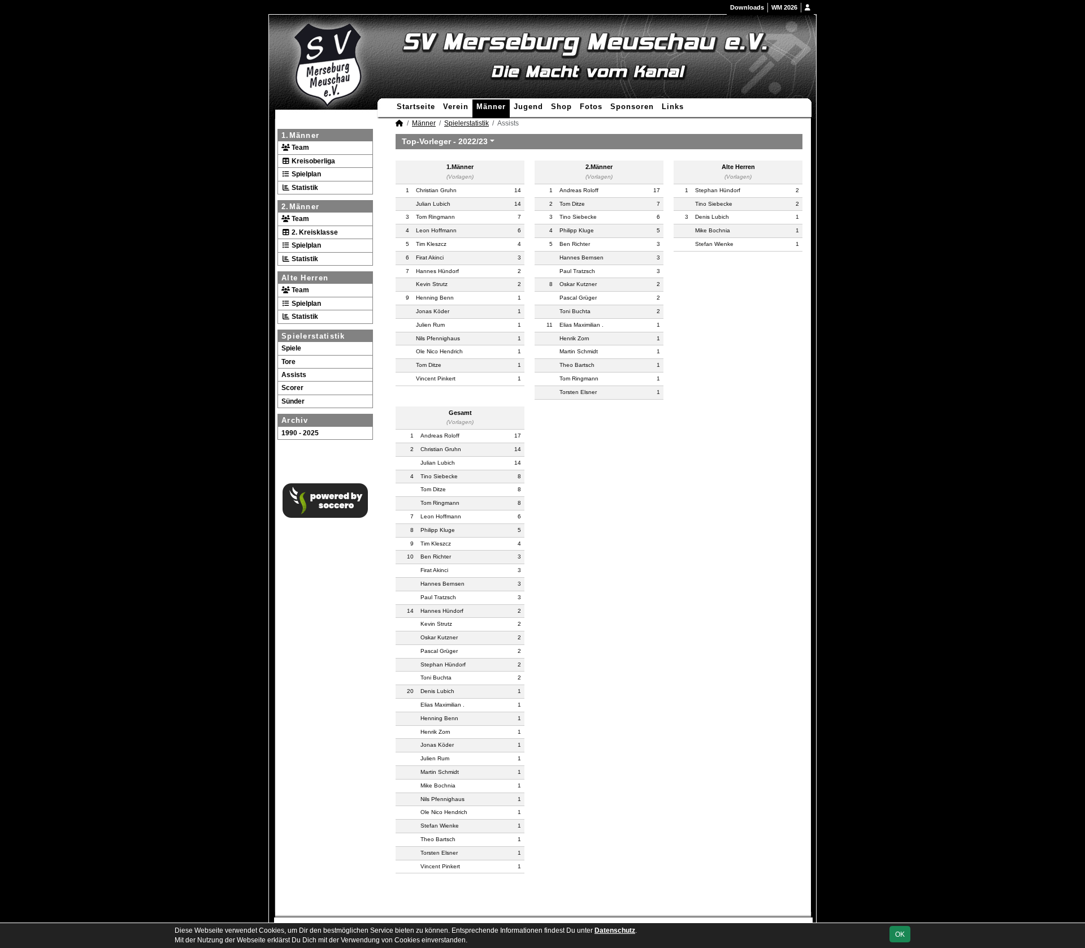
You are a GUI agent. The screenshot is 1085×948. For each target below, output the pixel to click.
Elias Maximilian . (581, 325)
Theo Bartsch (576, 365)
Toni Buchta (575, 311)
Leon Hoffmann (436, 230)
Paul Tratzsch (577, 271)
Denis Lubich (712, 217)
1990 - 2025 (300, 433)
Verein (455, 106)
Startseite (416, 106)
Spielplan (305, 174)
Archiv (295, 420)
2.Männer (300, 206)
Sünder (293, 401)
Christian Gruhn (436, 190)
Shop (561, 106)
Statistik (304, 188)
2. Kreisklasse (314, 232)
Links (673, 106)
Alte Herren (304, 278)
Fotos (591, 106)
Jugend (528, 106)
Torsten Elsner (578, 392)
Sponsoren (632, 106)
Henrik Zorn (574, 338)
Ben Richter (574, 244)
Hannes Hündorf (437, 271)
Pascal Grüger (578, 298)
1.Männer (300, 135)
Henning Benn (435, 298)
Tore (288, 362)
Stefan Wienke (714, 244)
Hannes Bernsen (581, 257)
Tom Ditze (428, 365)
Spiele (291, 348)
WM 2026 (784, 7)
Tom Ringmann (435, 217)
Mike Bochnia (712, 230)
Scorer (292, 388)
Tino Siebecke (578, 217)
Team (299, 147)
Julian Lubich (433, 204)
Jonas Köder (432, 311)
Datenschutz (614, 930)
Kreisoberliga (312, 161)
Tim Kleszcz (431, 244)
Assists (293, 375)
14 (517, 190)
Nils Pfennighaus (438, 338)
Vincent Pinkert (435, 378)
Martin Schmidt (578, 351)
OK (900, 934)
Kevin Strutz (432, 284)
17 (656, 190)
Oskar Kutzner (578, 284)
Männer (491, 106)
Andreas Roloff (578, 190)
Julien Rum (430, 325)
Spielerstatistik (313, 336)
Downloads (747, 7)
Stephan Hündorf (717, 190)
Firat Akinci (430, 257)
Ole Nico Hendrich (439, 351)
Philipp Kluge (576, 230)
